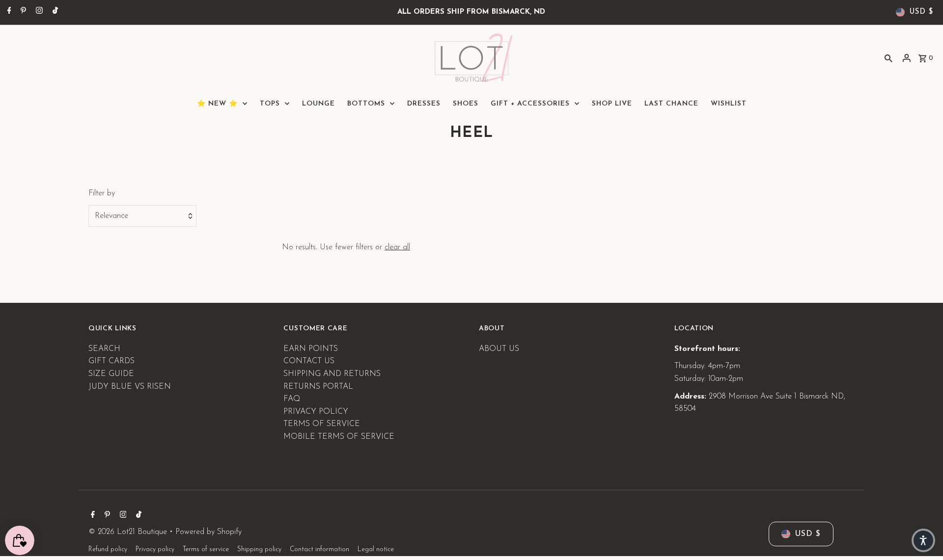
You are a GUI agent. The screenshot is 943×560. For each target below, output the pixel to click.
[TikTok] (54, 12)
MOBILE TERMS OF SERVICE (338, 437)
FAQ (291, 399)
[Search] (888, 58)
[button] (923, 540)
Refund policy (107, 549)
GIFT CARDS (111, 361)
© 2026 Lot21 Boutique (128, 532)
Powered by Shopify (208, 532)
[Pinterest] (22, 12)
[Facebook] (8, 12)
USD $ (921, 12)
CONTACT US (308, 361)
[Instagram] (38, 12)
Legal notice (376, 549)
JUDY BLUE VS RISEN (129, 387)
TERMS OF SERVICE (321, 424)
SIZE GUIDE (111, 374)
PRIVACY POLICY (315, 412)
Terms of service (206, 549)
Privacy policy (155, 549)
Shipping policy (259, 549)
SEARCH (104, 349)
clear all (397, 247)
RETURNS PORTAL (318, 387)
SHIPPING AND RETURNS (332, 374)
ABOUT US (499, 349)
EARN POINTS (310, 349)
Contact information (319, 549)
